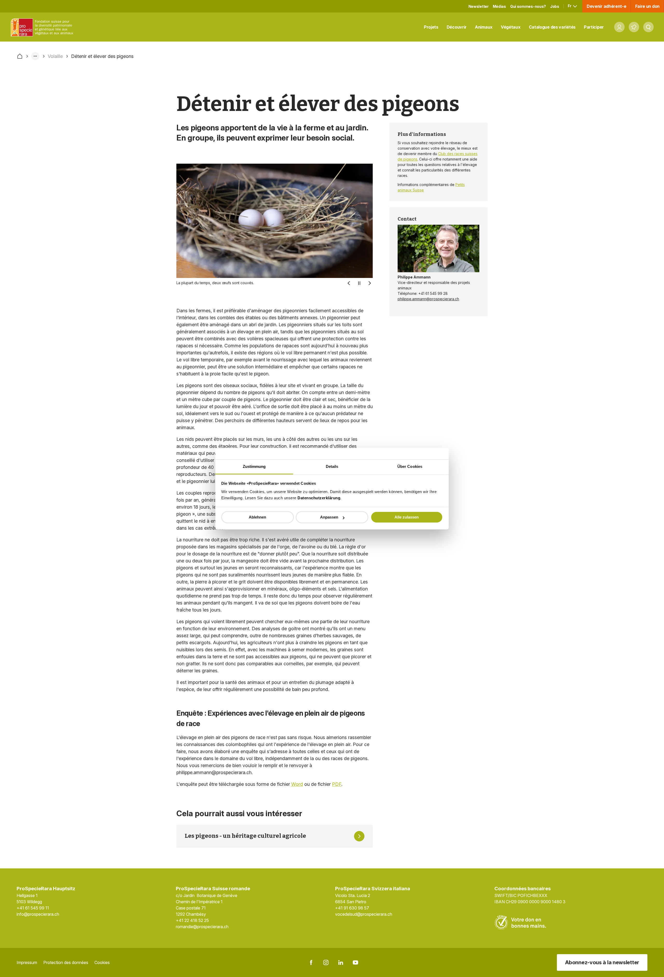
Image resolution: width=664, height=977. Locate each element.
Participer (594, 27)
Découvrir (457, 27)
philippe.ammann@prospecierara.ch (428, 299)
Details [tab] (332, 466)
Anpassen (329, 517)
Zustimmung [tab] (254, 466)
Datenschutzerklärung (319, 498)
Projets (431, 27)
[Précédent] (349, 283)
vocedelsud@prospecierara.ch (363, 914)
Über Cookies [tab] (409, 466)
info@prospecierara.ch (38, 914)
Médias (499, 6)
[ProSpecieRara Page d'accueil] (43, 27)
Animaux (484, 27)
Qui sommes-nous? (528, 6)
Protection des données (65, 962)
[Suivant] (369, 283)
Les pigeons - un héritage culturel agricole (245, 835)
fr (570, 6)
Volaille (55, 56)
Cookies (102, 962)
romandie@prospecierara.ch (202, 926)
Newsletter (478, 6)
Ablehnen (257, 517)
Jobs (554, 6)
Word (297, 784)
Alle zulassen (407, 517)
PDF (336, 784)
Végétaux (511, 27)
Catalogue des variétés (552, 27)
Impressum (27, 962)
